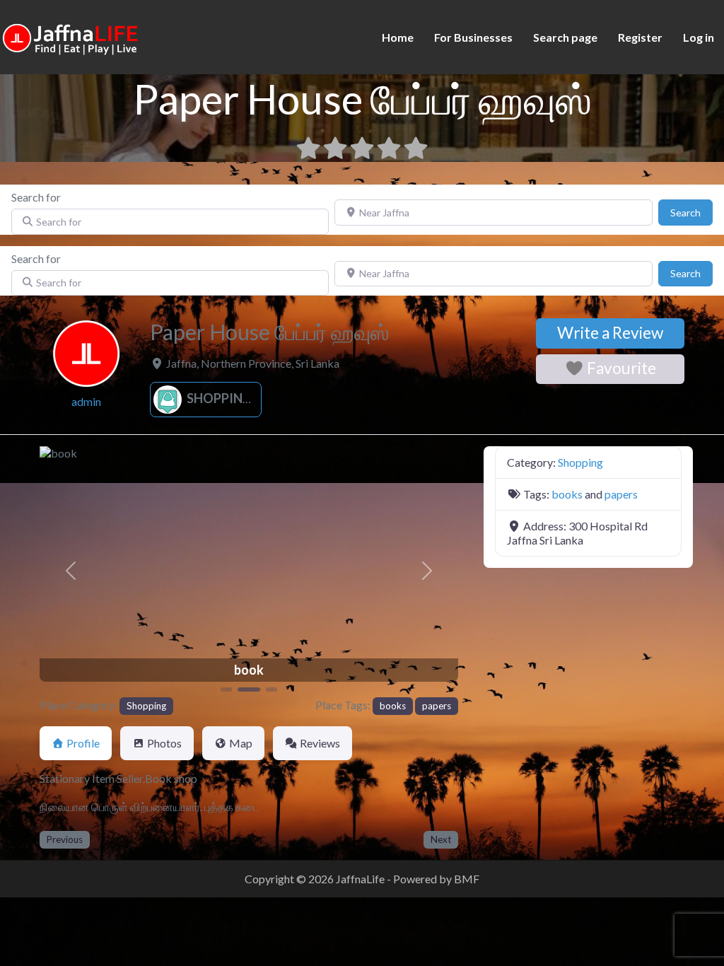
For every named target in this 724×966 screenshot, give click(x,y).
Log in (698, 37)
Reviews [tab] (320, 743)
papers (436, 705)
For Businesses (473, 37)
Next (441, 839)
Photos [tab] (164, 743)
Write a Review (610, 332)
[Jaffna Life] (70, 35)
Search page (565, 37)
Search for (36, 197)
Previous (65, 839)
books (393, 705)
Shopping (218, 398)
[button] (71, 570)
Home (398, 37)
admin (86, 401)
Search (691, 212)
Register (640, 37)
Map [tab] (240, 743)
